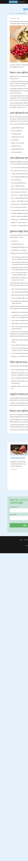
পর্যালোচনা (26, 540)
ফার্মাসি (21, 540)
